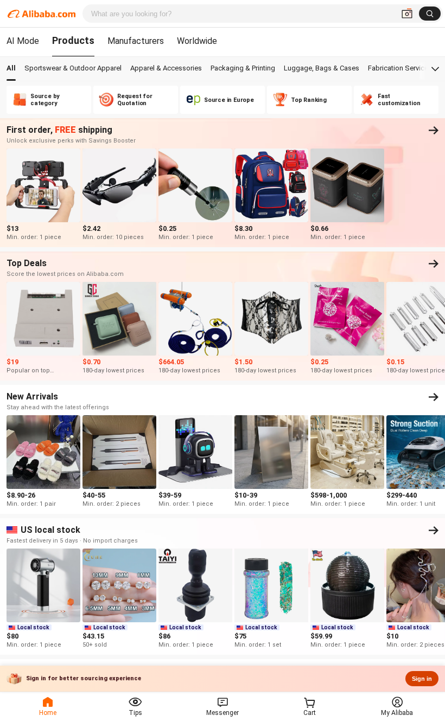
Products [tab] (73, 40)
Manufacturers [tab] (135, 41)
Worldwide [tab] (197, 41)
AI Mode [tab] (23, 41)
